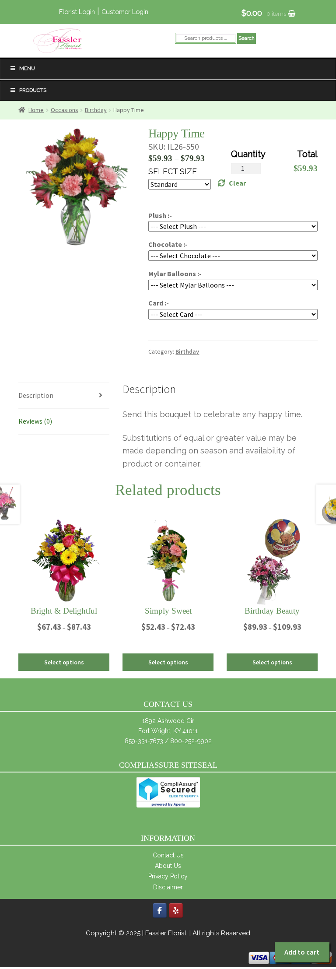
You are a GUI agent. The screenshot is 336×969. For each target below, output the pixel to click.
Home (36, 110)
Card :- (158, 302)
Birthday (96, 110)
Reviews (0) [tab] (35, 421)
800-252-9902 (191, 740)
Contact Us (168, 855)
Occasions (64, 110)
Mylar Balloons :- (175, 273)
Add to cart (301, 952)
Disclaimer (168, 887)
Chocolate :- (168, 244)
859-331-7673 (144, 740)
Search (246, 38)
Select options (64, 662)
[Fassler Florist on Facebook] (160, 910)
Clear (237, 183)
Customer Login (125, 11)
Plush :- (160, 215)
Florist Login (77, 11)
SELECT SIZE (172, 171)
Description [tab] (35, 395)
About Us (168, 865)
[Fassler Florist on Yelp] (176, 910)
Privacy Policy (168, 876)
